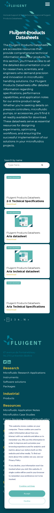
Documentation (34, 15)
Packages (9, 386)
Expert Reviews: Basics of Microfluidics (26, 419)
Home (6, 15)
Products (8, 398)
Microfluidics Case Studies (19, 414)
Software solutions (14, 381)
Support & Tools (18, 15)
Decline (27, 501)
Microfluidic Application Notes (21, 410)
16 (25, 319)
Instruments (10, 377)
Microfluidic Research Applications (24, 372)
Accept (27, 493)
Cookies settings (27, 486)
